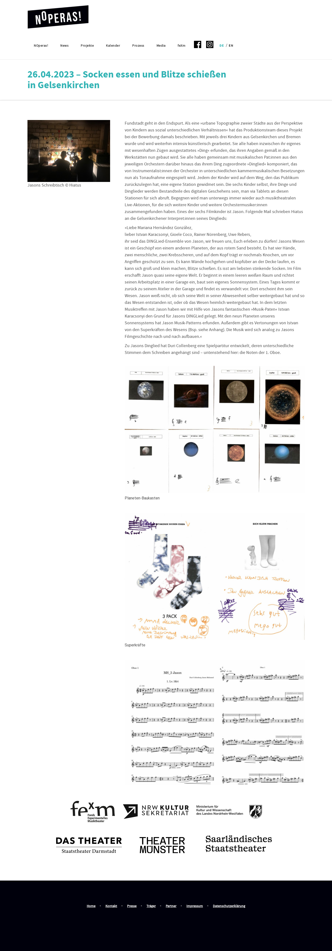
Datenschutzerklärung (229, 906)
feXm (181, 45)
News (64, 45)
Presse (132, 906)
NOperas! (41, 45)
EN (231, 45)
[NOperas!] (58, 15)
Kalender (113, 45)
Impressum (194, 906)
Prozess (138, 45)
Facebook (198, 45)
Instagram (210, 45)
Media (161, 45)
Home (91, 906)
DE (221, 45)
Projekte (87, 45)
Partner (171, 906)
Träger (151, 906)
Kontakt (111, 906)
